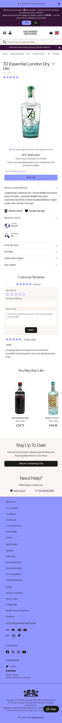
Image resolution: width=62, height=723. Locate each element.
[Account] (10, 33)
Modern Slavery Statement (17, 610)
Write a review (11, 309)
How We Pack (11, 245)
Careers (9, 537)
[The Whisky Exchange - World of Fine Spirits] (30, 33)
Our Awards (11, 520)
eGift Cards (10, 556)
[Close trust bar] (59, 3)
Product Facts (12, 218)
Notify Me (31, 177)
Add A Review (11, 290)
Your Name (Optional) (14, 298)
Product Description (15, 188)
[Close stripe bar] (59, 47)
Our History (11, 514)
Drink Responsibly (14, 258)
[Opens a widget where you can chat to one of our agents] (51, 709)
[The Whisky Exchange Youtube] (24, 652)
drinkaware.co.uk (38, 717)
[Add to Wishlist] (53, 64)
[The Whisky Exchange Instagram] (18, 652)
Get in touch (19, 490)
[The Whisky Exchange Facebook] (7, 652)
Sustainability (11, 531)
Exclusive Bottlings (14, 568)
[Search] (5, 42)
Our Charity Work (13, 525)
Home (5, 54)
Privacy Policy (12, 599)
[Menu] (4, 33)
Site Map (9, 550)
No (36, 23)
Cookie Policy (11, 604)
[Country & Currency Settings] (57, 33)
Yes (26, 23)
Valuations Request (14, 580)
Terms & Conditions (14, 593)
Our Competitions (13, 574)
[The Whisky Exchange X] (13, 652)
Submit (31, 330)
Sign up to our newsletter (31, 464)
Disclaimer (10, 265)
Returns (8, 252)
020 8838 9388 (46, 490)
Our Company (12, 508)
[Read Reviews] (18, 77)
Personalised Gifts (13, 562)
